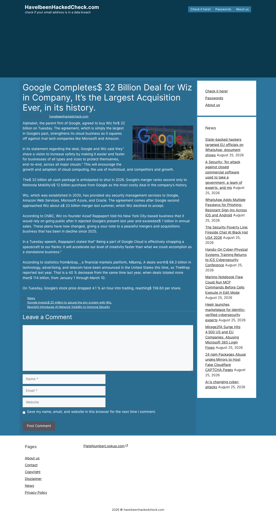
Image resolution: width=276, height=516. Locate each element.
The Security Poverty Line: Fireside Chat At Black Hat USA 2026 (226, 232)
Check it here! (201, 9)
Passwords (223, 9)
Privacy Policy (36, 493)
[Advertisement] (138, 49)
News (31, 298)
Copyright (32, 472)
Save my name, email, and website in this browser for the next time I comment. (91, 412)
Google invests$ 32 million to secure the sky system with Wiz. (69, 302)
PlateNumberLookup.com (104, 446)
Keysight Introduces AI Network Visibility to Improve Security (68, 307)
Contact (31, 465)
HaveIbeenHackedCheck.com (62, 7)
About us (242, 9)
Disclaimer (33, 479)
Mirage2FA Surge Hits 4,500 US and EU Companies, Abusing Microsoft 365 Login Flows (222, 337)
